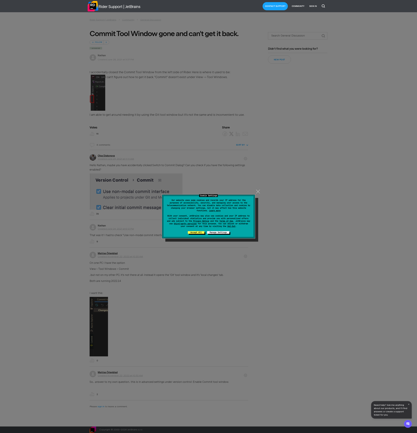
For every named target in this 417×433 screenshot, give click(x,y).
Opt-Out (231, 226)
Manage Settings (218, 232)
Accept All (196, 232)
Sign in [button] (313, 6)
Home (93, 6)
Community (298, 6)
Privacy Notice (201, 221)
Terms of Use (226, 221)
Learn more (215, 210)
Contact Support (275, 6)
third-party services (185, 223)
